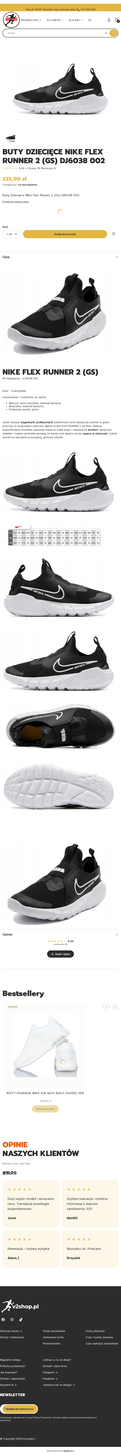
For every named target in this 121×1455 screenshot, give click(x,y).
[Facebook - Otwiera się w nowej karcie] (3, 1319)
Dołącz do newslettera (19, 1409)
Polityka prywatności (12, 1366)
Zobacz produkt (45, 1108)
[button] (113, 33)
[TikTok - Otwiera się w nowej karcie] (21, 1319)
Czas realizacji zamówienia (102, 1343)
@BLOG (9, 1172)
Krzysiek (28, 1438)
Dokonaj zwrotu (10, 1331)
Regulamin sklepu (10, 1359)
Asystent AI (7, 1384)
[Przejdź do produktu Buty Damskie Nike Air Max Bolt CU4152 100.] (45, 1045)
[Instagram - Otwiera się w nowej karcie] (12, 1319)
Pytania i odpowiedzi (12, 1378)
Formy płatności (95, 1331)
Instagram (49, 1372)
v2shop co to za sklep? (57, 1359)
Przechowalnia (51, 1343)
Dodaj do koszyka (65, 234)
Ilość (5, 226)
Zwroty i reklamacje (12, 1337)
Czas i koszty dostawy (99, 1337)
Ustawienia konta (53, 1337)
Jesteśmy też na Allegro (57, 1384)
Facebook (49, 1378)
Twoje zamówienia (54, 1331)
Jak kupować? (8, 1372)
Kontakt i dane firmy (55, 1366)
